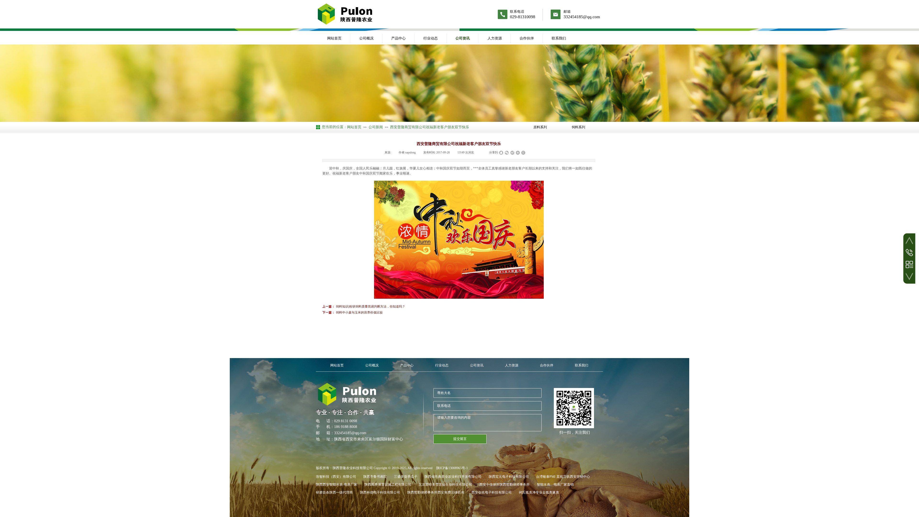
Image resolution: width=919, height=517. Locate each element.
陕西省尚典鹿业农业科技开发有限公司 (453, 476)
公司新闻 (376, 127)
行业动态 (430, 38)
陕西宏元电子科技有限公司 (509, 476)
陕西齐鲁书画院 (375, 476)
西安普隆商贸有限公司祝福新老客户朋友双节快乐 (429, 127)
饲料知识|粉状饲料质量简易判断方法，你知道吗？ (363, 306)
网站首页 (334, 38)
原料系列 (540, 127)
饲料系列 (578, 127)
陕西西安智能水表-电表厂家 (336, 484)
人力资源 (495, 38)
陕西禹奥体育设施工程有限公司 (387, 484)
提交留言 (460, 439)
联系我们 (559, 38)
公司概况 (366, 38)
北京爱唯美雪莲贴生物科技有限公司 (445, 484)
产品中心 (398, 38)
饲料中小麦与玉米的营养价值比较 (352, 312)
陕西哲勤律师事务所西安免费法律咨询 (435, 492)
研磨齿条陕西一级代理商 (334, 492)
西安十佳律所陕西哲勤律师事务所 (504, 484)
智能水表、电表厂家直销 (555, 484)
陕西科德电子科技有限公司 (380, 492)
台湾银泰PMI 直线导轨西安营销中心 (563, 476)
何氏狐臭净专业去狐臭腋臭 (539, 492)
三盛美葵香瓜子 (405, 476)
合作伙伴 (527, 38)
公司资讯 (462, 38)
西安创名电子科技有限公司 (491, 492)
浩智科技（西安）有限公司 (336, 476)
